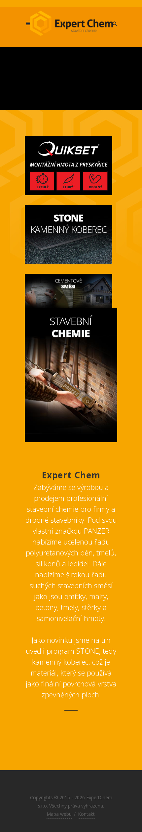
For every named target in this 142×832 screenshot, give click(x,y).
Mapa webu (59, 814)
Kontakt (86, 814)
